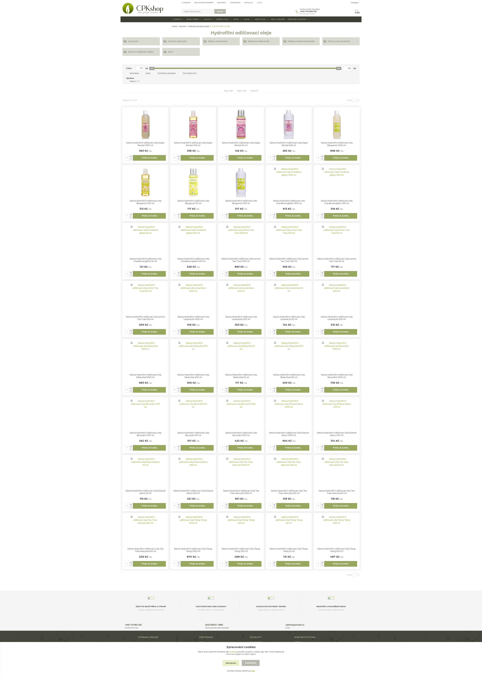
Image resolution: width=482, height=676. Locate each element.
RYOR (235, 19)
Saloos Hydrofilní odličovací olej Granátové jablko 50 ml (145, 260)
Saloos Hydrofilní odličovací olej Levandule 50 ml (289, 318)
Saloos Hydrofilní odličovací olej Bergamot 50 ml (193, 202)
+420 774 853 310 (308, 11)
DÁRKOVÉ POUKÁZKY (297, 19)
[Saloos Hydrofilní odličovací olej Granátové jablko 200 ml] (336, 182)
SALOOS (207, 19)
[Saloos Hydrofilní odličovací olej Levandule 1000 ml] (193, 298)
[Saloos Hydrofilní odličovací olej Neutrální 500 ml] (241, 414)
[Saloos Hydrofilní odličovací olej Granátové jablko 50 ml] (145, 240)
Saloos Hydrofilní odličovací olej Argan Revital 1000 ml (145, 144)
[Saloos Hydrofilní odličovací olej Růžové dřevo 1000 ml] (288, 414)
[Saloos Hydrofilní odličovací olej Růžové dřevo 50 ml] (145, 472)
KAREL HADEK (192, 19)
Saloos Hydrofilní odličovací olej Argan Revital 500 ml (289, 144)
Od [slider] (151, 68)
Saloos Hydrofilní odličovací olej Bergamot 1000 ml (337, 144)
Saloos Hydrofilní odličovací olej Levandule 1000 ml (193, 318)
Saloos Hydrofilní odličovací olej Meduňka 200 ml (193, 376)
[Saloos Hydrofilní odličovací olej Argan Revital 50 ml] (241, 124)
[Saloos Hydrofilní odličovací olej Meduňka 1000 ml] (145, 356)
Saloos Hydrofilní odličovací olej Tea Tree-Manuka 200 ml (289, 492)
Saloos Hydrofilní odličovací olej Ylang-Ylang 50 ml (288, 550)
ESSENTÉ (177, 19)
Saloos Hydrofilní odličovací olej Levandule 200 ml (241, 318)
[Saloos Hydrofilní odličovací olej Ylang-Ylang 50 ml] (288, 530)
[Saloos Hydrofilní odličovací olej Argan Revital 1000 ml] (145, 124)
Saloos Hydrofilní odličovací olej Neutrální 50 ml (193, 434)
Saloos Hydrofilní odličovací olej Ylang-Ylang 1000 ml (193, 550)
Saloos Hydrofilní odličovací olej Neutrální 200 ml (145, 434)
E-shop (174, 26)
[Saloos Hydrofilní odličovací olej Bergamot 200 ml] (145, 182)
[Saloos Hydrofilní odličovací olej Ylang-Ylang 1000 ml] (193, 530)
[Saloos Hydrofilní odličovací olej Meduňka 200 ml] (193, 356)
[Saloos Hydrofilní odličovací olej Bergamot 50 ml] (193, 182)
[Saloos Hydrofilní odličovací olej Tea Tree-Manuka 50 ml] (336, 472)
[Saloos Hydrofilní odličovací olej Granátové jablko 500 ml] (193, 240)
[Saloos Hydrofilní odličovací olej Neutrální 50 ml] (193, 414)
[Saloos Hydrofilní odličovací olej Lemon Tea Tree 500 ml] (145, 298)
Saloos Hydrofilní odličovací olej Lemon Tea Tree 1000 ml (241, 260)
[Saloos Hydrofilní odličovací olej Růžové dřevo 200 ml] (336, 414)
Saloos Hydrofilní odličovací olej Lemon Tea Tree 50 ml (336, 260)
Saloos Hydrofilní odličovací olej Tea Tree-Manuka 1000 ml (241, 492)
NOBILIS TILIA (222, 19)
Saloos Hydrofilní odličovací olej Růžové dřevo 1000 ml (289, 434)
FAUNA (247, 19)
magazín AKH (255, 642)
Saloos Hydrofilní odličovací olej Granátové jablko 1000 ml (289, 202)
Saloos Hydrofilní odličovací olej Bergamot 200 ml (145, 202)
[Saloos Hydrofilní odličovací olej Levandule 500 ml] (336, 298)
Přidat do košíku (149, 158)
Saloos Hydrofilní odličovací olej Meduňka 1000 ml (145, 376)
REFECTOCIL (260, 19)
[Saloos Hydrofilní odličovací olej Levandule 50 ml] (288, 298)
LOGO (259, 3)
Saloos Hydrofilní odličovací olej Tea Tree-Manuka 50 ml (337, 492)
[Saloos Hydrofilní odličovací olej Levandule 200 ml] (241, 298)
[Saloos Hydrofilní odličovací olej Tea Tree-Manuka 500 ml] (145, 530)
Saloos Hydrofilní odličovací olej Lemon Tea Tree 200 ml (289, 260)
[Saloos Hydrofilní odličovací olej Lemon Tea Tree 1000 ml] (241, 240)
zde (253, 671)
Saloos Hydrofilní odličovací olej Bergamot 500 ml (241, 202)
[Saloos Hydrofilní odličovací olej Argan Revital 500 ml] (288, 124)
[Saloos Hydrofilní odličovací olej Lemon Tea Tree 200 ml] (288, 240)
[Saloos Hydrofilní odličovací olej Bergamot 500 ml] (241, 182)
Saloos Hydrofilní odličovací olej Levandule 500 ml (337, 318)
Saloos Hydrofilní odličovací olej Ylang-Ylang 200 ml (241, 550)
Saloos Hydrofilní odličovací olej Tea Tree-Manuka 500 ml (145, 550)
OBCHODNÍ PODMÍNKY (204, 3)
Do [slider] (338, 68)
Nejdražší (254, 91)
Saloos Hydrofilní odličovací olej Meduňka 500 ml (289, 376)
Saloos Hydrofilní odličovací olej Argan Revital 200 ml (193, 144)
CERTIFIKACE (235, 3)
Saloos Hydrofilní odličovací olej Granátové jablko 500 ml (193, 260)
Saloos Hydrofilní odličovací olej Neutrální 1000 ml (337, 376)
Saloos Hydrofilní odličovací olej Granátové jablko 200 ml (337, 202)
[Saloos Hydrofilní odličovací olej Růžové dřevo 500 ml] (193, 472)
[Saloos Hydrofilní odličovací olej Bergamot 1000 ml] (336, 124)
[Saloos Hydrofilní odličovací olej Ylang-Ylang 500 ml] (336, 530)
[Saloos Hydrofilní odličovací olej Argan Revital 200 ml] (193, 124)
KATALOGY (248, 3)
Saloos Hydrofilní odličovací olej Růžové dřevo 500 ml (193, 492)
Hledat (220, 11)
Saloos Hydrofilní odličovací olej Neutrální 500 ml (241, 434)
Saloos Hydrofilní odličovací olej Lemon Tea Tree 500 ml (145, 318)
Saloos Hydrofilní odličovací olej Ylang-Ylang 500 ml (336, 550)
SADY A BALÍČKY (278, 19)
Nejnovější (228, 91)
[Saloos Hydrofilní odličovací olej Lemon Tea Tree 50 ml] (336, 240)
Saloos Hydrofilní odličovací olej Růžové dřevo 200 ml (337, 434)
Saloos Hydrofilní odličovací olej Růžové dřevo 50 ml (145, 492)
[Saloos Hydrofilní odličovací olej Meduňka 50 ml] (241, 356)
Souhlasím (250, 663)
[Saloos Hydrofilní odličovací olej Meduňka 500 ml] (288, 356)
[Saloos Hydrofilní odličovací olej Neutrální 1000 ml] (336, 356)
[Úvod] (149, 8)
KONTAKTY (221, 3)
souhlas (232, 652)
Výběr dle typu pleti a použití (198, 26)
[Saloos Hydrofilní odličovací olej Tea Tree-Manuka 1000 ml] (241, 472)
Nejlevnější (241, 91)
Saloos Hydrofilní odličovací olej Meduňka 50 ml (241, 376)
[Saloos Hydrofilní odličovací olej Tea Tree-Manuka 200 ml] (288, 472)
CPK (201, 642)
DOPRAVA (186, 3)
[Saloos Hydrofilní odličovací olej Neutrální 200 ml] (145, 414)
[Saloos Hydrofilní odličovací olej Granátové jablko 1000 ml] (288, 182)
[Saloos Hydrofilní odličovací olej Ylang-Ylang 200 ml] (241, 530)
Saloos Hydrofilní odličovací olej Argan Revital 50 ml (241, 144)
